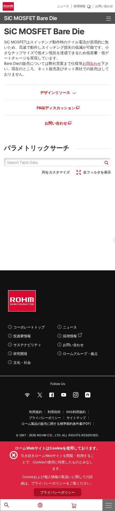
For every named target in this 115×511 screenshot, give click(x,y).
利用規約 (35, 412)
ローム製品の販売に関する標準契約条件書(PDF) (56, 423)
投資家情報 (22, 336)
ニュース (63, 6)
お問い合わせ (104, 6)
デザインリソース (55, 92)
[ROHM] (9, 6)
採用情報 (79, 6)
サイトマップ (76, 417)
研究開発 (20, 353)
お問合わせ (91, 63)
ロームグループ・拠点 (80, 353)
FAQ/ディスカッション (56, 107)
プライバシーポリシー (45, 417)
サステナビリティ (27, 345)
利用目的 (54, 412)
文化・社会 (22, 362)
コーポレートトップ (29, 327)
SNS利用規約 (76, 412)
